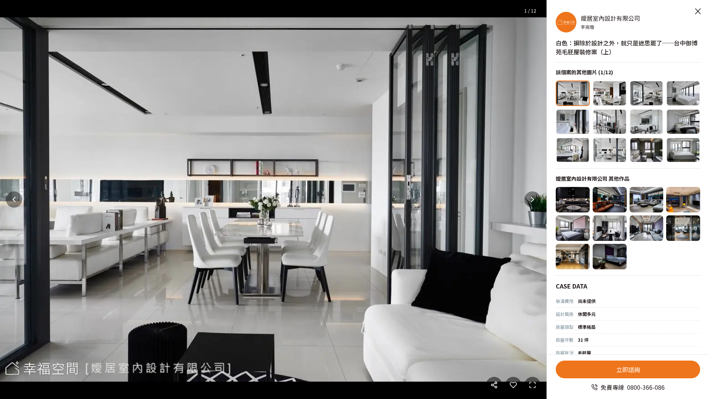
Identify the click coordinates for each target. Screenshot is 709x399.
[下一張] (532, 199)
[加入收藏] (513, 385)
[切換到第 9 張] (573, 150)
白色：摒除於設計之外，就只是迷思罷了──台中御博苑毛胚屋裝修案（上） (627, 47)
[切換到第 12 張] (683, 150)
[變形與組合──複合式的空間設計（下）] (573, 228)
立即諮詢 (628, 369)
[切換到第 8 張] (683, 121)
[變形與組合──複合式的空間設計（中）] (610, 228)
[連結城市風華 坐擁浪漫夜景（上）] (573, 256)
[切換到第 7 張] (647, 121)
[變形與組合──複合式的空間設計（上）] (647, 228)
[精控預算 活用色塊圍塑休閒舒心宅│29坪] (683, 199)
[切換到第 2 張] (610, 93)
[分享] (494, 385)
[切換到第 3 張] (647, 93)
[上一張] (14, 199)
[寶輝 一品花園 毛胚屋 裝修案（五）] (610, 256)
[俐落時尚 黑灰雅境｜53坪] (573, 199)
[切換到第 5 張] (573, 121)
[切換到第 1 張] (573, 93)
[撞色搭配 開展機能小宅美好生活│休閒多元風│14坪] (610, 199)
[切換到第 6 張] (610, 121)
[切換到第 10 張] (610, 150)
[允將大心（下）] (683, 228)
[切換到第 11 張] (647, 150)
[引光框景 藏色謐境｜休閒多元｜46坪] (647, 199)
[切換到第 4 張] (683, 93)
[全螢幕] (532, 385)
